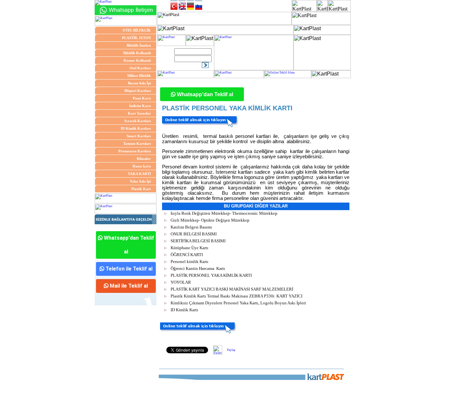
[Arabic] (198, 5)
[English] (182, 5)
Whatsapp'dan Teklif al (128, 245)
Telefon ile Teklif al (128, 269)
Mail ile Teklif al (128, 286)
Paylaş (231, 350)
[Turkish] (173, 5)
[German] (190, 5)
